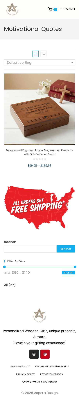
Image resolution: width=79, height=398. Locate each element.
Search (10, 242)
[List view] (43, 54)
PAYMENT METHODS (51, 374)
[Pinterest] (45, 354)
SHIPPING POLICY (20, 366)
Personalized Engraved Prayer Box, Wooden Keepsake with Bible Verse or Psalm (39, 152)
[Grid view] (35, 54)
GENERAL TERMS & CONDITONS (39, 382)
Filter (68, 272)
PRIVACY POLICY (25, 374)
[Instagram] (34, 354)
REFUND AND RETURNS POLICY (52, 366)
